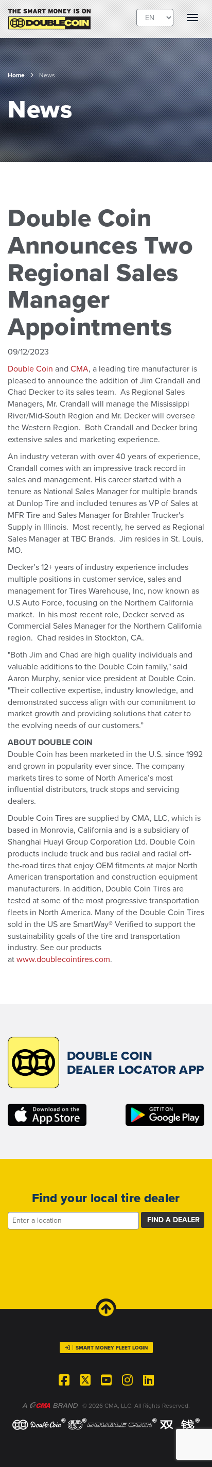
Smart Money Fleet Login (112, 1348)
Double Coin (30, 369)
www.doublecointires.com (63, 959)
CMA (79, 369)
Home (16, 75)
